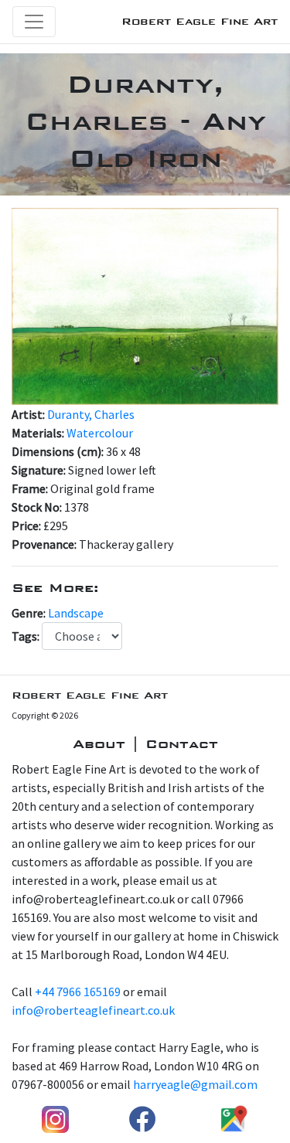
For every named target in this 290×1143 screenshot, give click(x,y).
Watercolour (100, 433)
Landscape (76, 613)
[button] (32, 306)
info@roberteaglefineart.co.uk (93, 1010)
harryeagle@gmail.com (195, 1084)
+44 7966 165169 (78, 991)
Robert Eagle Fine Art (199, 21)
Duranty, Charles (91, 414)
